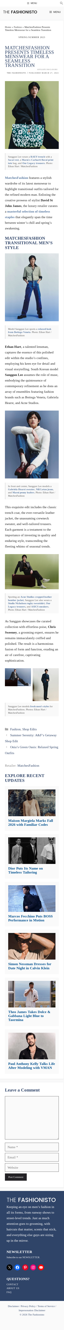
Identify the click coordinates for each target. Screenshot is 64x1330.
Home (8, 27)
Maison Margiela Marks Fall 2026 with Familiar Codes (30, 823)
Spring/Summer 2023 (32, 37)
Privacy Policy (28, 1306)
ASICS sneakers (39, 606)
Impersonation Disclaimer (32, 1310)
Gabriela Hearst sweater (21, 489)
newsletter (31, 1257)
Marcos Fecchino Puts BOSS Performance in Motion (30, 918)
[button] (61, 3)
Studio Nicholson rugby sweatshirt (26, 603)
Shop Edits (29, 729)
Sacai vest (13, 159)
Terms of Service (46, 1306)
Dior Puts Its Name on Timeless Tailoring (25, 870)
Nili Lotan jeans (44, 489)
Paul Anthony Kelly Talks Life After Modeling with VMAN (31, 1066)
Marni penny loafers (23, 492)
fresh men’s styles (39, 706)
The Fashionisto (16, 73)
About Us (13, 1288)
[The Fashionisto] (20, 12)
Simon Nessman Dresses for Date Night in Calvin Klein (29, 966)
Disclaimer (14, 1306)
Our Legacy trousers (33, 163)
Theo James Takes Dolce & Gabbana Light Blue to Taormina (29, 1016)
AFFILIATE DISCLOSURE (47, 69)
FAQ (9, 1292)
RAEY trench (38, 156)
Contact (12, 1284)
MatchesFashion (16, 178)
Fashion (18, 27)
